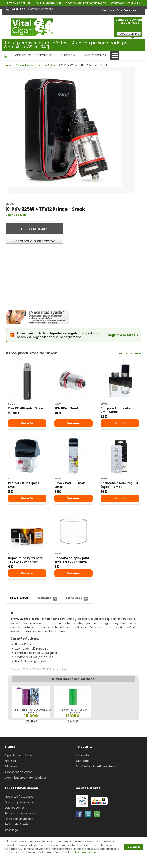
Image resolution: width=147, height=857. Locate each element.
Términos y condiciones (20, 813)
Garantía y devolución (19, 802)
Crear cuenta (132, 10)
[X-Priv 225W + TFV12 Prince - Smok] (70, 129)
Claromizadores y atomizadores (26, 777)
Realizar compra (129, 34)
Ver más (27, 423)
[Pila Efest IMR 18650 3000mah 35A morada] (31, 702)
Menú (114, 55)
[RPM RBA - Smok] (73, 381)
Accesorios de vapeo (19, 772)
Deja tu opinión (16, 215)
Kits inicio (11, 761)
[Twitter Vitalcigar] (88, 814)
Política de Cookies (17, 824)
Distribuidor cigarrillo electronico (97, 766)
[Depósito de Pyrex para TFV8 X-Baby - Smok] (27, 531)
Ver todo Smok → (129, 353)
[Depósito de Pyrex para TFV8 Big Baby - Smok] (73, 531)
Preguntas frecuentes (19, 796)
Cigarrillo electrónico (18, 755)
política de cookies (84, 852)
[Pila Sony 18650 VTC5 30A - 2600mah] (73, 702)
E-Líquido (68, 55)
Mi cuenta (82, 755)
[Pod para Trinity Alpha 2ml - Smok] (120, 381)
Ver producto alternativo (34, 241)
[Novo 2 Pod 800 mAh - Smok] (73, 456)
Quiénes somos (14, 808)
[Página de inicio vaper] (33, 27)
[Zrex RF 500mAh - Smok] (27, 381)
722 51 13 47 (132, 3)
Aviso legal (12, 830)
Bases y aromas (95, 55)
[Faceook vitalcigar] (79, 814)
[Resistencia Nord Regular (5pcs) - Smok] (120, 456)
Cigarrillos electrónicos (33, 55)
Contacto (82, 761)
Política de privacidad (19, 819)
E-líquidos (11, 766)
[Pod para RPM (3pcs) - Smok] (27, 456)
